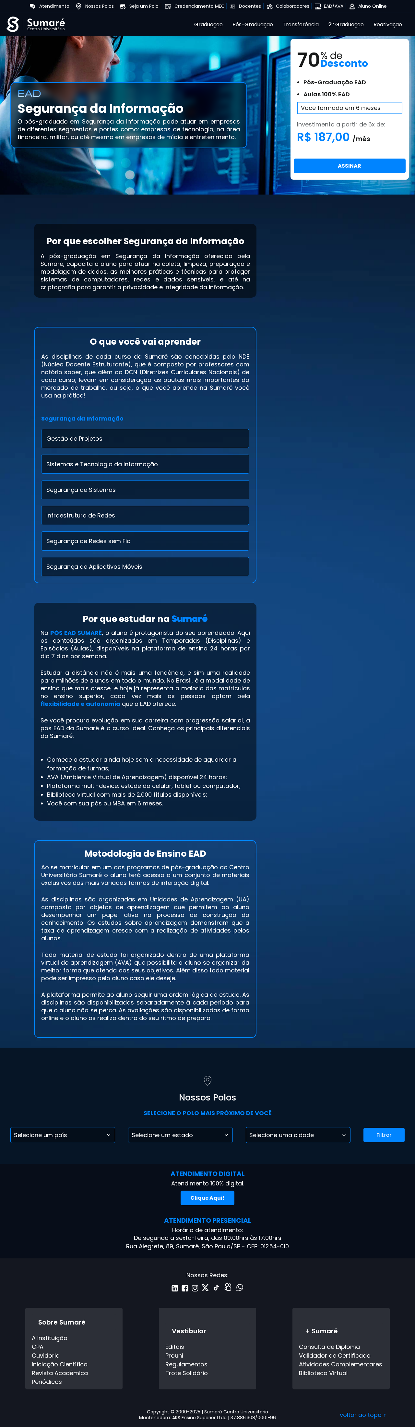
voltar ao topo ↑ (363, 1415)
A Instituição (49, 1338)
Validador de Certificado (335, 1355)
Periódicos (47, 1382)
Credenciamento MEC (199, 6)
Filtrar (384, 1135)
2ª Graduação (346, 24)
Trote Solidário (186, 1373)
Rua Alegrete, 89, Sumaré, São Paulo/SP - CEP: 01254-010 (207, 1246)
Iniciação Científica (60, 1364)
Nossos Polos (99, 6)
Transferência (301, 24)
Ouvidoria (46, 1355)
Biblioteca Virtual (323, 1373)
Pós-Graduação (252, 24)
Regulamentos (186, 1364)
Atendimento (54, 6)
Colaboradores (292, 6)
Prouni (174, 1355)
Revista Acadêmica (60, 1373)
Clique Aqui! (207, 1198)
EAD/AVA (333, 6)
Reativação (388, 24)
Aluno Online (372, 6)
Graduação (208, 24)
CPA (37, 1347)
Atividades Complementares (340, 1364)
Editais (174, 1347)
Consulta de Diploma (329, 1347)
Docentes (250, 6)
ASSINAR (349, 166)
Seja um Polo (144, 6)
